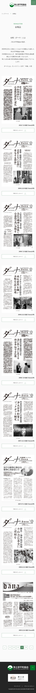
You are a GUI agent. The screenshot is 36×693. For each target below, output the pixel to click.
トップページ (5, 13)
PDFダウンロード (18, 130)
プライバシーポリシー (29, 686)
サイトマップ (17, 686)
